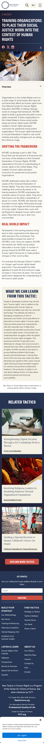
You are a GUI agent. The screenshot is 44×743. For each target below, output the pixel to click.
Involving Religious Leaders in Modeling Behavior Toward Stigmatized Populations (20, 491)
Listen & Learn (10, 646)
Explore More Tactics (22, 562)
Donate (27, 671)
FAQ (26, 667)
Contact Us (29, 663)
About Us (29, 646)
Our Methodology (8, 614)
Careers (27, 659)
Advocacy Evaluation (10, 627)
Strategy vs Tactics (32, 611)
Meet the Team (30, 655)
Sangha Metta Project (12, 499)
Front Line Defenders (12, 450)
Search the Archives (9, 670)
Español (4, 674)
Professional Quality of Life (22, 707)
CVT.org (22, 714)
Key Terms (5, 619)
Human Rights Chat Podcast (9, 652)
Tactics (7, 14)
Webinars (5, 657)
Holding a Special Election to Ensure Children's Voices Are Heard (19, 540)
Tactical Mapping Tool (10, 631)
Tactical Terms (30, 620)
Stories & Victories (9, 666)
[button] (40, 720)
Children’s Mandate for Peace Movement (20, 549)
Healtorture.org (22, 700)
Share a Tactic (30, 628)
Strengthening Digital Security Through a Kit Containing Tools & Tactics (22, 442)
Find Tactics (31, 607)
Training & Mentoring (10, 623)
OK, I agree (22, 735)
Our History (29, 650)
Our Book (28, 624)
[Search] (27, 5)
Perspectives (6, 662)
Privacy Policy (22, 740)
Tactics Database (31, 615)
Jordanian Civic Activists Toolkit (7, 637)
